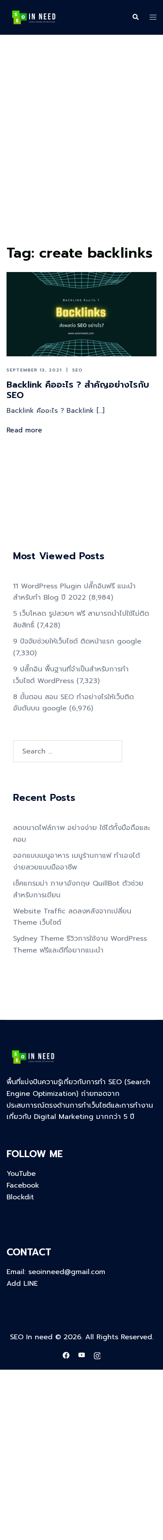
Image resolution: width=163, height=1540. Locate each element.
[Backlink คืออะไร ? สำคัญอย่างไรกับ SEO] (81, 314)
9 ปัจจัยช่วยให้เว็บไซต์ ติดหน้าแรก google (77, 641)
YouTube (21, 1173)
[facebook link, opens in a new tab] (66, 1355)
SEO (77, 370)
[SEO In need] (34, 17)
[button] (135, 17)
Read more (24, 430)
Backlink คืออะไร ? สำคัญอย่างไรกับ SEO (78, 390)
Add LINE (22, 1283)
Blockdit (20, 1197)
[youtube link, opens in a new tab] (81, 1355)
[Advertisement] (81, 155)
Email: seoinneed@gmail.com (56, 1272)
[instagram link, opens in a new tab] (97, 1355)
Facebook (23, 1185)
